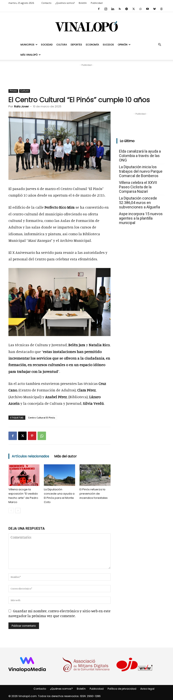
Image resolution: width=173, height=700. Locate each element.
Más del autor (65, 456)
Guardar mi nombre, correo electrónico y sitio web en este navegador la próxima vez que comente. (59, 613)
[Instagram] (106, 9)
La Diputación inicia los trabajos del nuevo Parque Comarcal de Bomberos (140, 171)
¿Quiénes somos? (65, 2)
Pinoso (13, 90)
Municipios (27, 44)
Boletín (83, 2)
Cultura (61, 44)
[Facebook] (99, 9)
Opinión (122, 44)
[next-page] (17, 510)
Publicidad (97, 2)
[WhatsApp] (140, 9)
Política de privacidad (122, 688)
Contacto (46, 2)
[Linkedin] (112, 9)
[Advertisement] (86, 73)
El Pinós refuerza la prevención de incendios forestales (94, 493)
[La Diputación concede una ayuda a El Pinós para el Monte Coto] (59, 475)
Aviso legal (147, 688)
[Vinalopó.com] (86, 26)
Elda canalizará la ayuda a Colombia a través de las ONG (140, 155)
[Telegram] (126, 9)
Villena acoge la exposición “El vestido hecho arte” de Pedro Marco (23, 495)
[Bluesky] (154, 9)
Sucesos (108, 44)
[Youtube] (147, 9)
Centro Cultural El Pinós (41, 417)
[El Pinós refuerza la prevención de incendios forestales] (95, 475)
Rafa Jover (21, 106)
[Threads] (161, 9)
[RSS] (119, 9)
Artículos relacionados (30, 456)
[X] (133, 9)
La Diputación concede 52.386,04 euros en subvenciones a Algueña (139, 202)
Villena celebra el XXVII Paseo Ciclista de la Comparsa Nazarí (138, 187)
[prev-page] (11, 510)
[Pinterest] (32, 436)
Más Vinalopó (29, 54)
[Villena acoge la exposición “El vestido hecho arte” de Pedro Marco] (23, 475)
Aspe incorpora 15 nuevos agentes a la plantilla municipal (141, 218)
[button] (159, 44)
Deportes (76, 44)
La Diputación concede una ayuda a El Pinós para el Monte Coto (59, 495)
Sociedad (47, 44)
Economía (92, 44)
